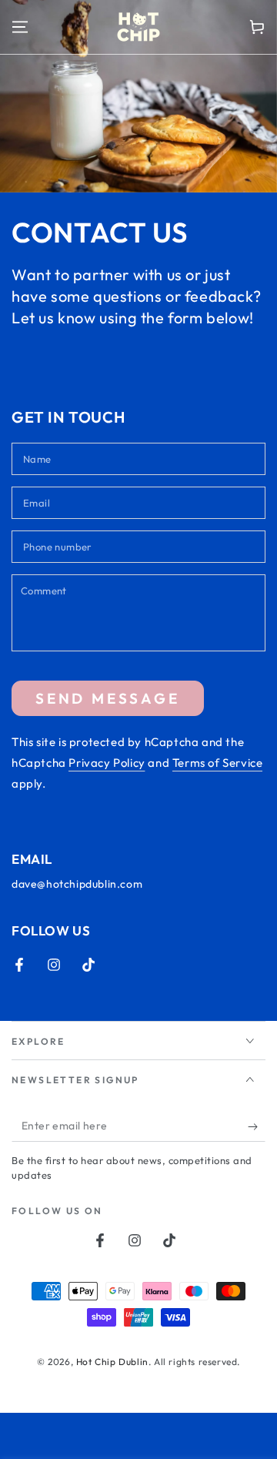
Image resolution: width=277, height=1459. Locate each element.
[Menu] (20, 27)
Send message (107, 698)
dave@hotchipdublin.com (77, 884)
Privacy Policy (106, 762)
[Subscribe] (256, 1126)
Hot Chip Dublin (112, 1361)
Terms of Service (217, 762)
